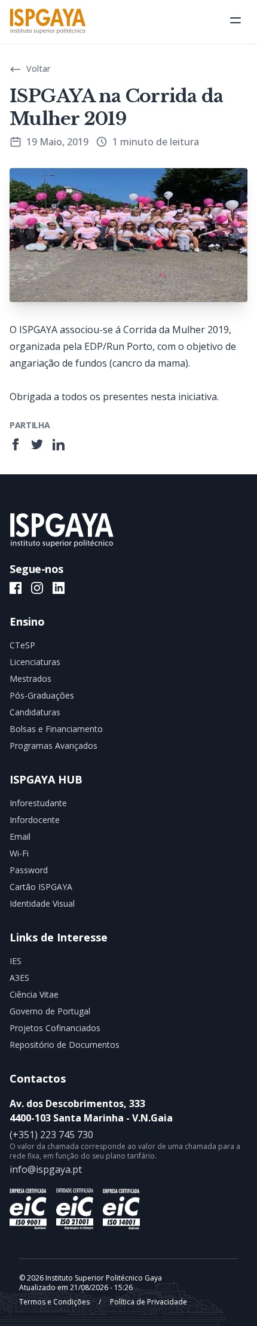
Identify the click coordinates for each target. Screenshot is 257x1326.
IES (16, 961)
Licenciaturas (35, 661)
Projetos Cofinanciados (55, 1028)
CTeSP (22, 645)
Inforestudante (38, 803)
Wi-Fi (19, 853)
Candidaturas (35, 712)
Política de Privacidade (147, 1302)
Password (29, 870)
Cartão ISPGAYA (41, 886)
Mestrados (30, 678)
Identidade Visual (42, 903)
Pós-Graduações (42, 695)
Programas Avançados (53, 745)
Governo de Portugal (50, 1011)
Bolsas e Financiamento (56, 728)
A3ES (19, 977)
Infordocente (35, 819)
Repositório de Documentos (65, 1044)
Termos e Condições (55, 1302)
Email (20, 836)
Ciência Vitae (34, 994)
